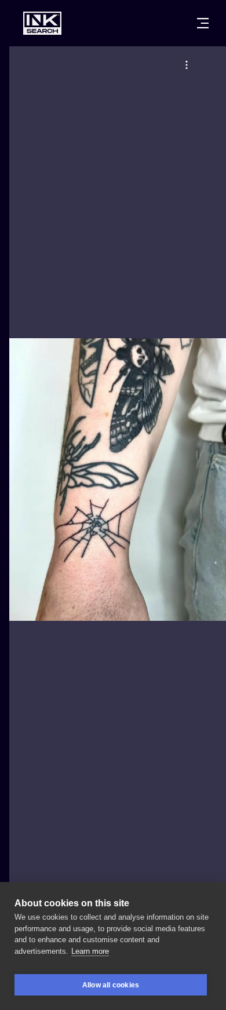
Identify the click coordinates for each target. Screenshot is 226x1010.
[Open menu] (203, 23)
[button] (187, 65)
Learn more (90, 951)
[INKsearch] (42, 23)
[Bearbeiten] (187, 65)
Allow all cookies (110, 985)
